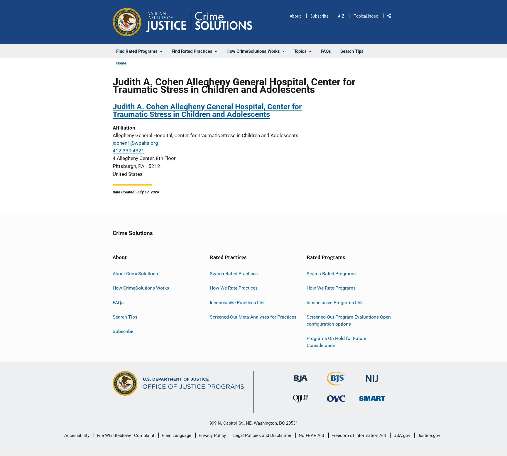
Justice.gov (429, 435)
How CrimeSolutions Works (141, 288)
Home (121, 63)
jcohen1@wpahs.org (135, 143)
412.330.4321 (128, 151)
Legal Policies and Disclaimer (262, 435)
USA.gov (401, 435)
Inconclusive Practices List (237, 302)
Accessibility (76, 435)
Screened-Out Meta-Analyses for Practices (253, 317)
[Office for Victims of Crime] (336, 398)
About (295, 16)
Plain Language (176, 435)
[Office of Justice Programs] (127, 22)
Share (391, 17)
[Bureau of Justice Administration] (300, 376)
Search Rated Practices (234, 273)
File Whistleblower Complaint (125, 435)
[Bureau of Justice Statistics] (336, 383)
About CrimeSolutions (135, 273)
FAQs (118, 302)
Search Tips (125, 317)
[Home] (199, 22)
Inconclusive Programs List (335, 302)
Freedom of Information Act (359, 435)
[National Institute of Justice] (372, 376)
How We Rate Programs (331, 288)
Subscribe (319, 16)
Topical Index (366, 16)
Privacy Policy (212, 435)
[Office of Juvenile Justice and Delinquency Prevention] (300, 400)
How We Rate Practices (234, 288)
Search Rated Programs (331, 273)
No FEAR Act (311, 435)
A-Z (341, 16)
